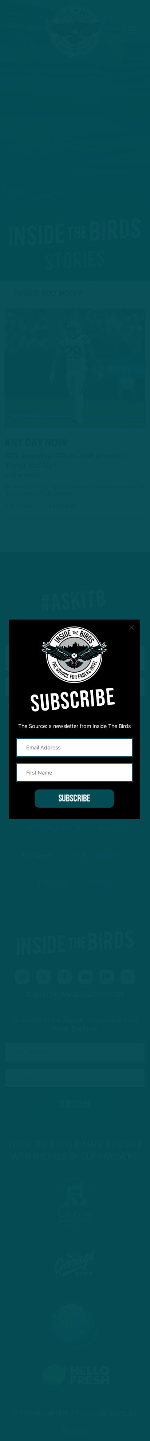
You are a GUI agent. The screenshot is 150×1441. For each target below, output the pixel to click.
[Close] (132, 628)
